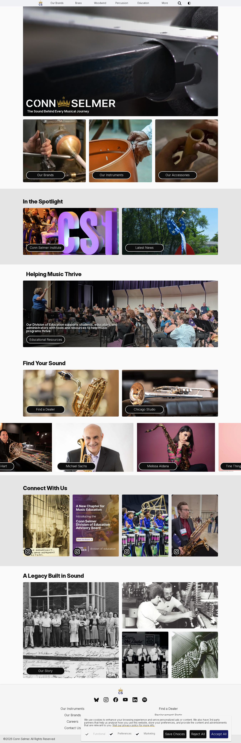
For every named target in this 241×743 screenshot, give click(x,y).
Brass (78, 3)
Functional (99, 733)
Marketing (149, 733)
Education (143, 3)
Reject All (198, 734)
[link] (96, 700)
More (165, 3)
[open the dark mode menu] (189, 3)
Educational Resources (45, 339)
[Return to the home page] (120, 691)
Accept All (219, 734)
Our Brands (57, 3)
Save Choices (175, 734)
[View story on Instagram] (46, 525)
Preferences (124, 733)
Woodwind (100, 3)
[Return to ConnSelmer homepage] (40, 3)
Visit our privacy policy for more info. (133, 725)
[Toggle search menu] (180, 3)
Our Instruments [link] (72, 709)
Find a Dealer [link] (168, 709)
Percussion (121, 3)
